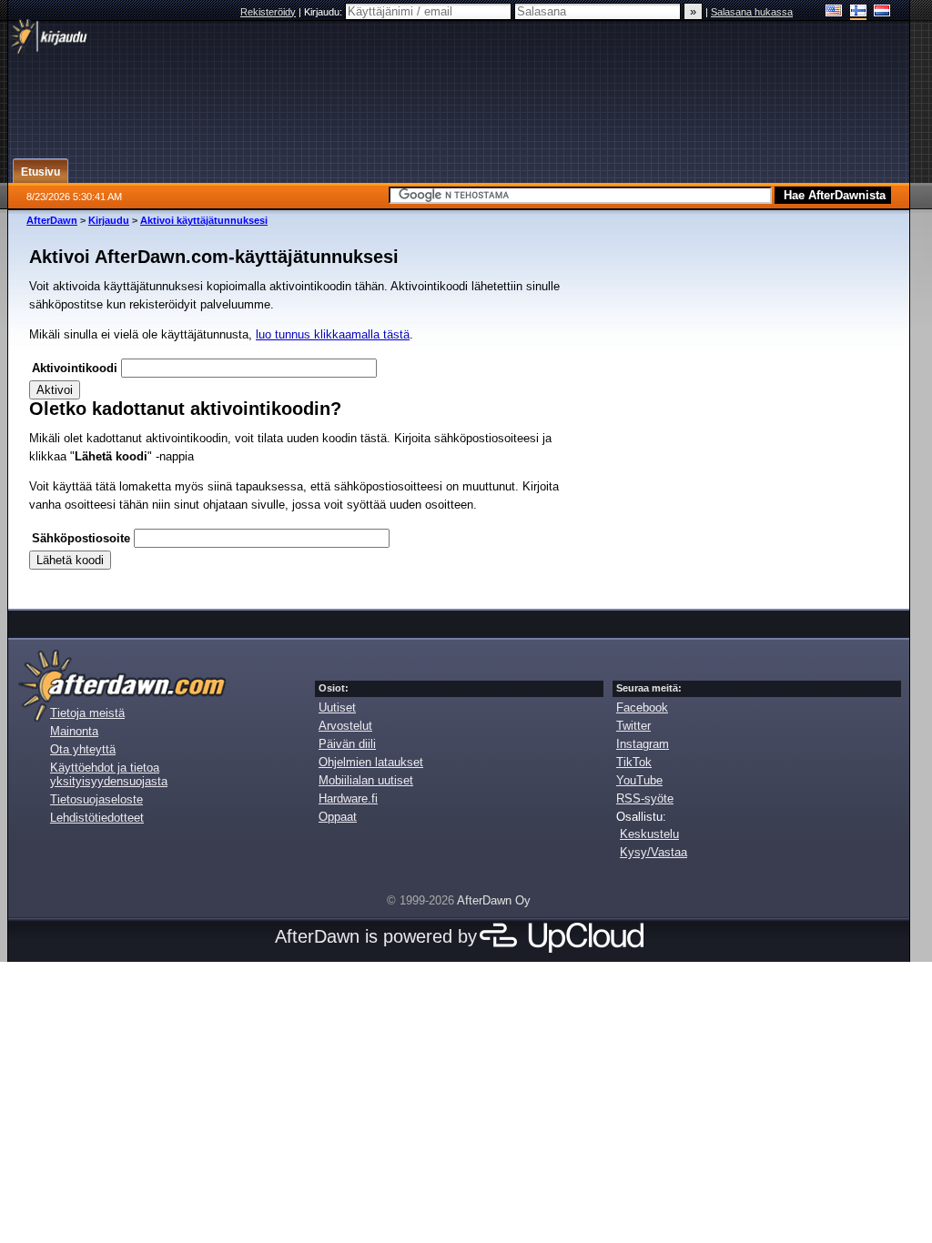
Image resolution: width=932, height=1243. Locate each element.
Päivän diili (347, 744)
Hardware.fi (348, 798)
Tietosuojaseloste (96, 799)
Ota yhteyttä (83, 749)
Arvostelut (345, 726)
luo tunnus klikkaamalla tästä (333, 334)
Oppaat (338, 817)
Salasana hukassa (752, 11)
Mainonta (74, 731)
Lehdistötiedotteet (97, 817)
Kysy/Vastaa (653, 852)
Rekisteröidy (268, 11)
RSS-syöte (645, 798)
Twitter (633, 726)
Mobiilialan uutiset (366, 780)
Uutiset (337, 707)
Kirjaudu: (324, 11)
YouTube (639, 780)
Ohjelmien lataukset (371, 762)
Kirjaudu (108, 220)
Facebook (642, 707)
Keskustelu (649, 834)
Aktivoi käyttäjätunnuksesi (204, 220)
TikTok (634, 762)
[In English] (834, 12)
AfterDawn (51, 220)
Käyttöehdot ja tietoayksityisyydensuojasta (108, 774)
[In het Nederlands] (882, 12)
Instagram (642, 744)
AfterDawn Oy (494, 900)
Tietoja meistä (87, 713)
